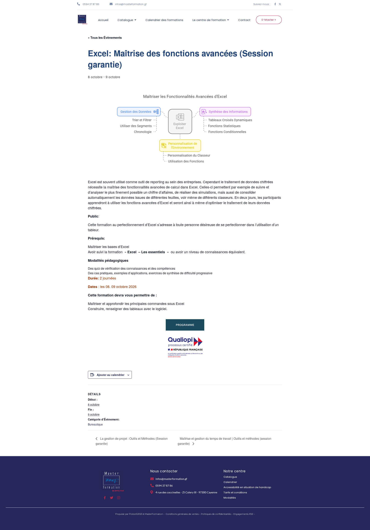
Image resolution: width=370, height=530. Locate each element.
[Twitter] (111, 497)
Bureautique (95, 424)
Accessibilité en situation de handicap (247, 487)
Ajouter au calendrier (110, 375)
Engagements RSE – (244, 514)
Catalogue (230, 477)
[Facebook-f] (275, 4)
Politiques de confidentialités (216, 514)
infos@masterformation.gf (131, 4)
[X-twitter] (280, 4)
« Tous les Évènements (105, 37)
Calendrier (230, 482)
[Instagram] (118, 497)
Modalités (230, 498)
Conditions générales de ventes (182, 514)
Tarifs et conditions (235, 492)
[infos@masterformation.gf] (111, 4)
